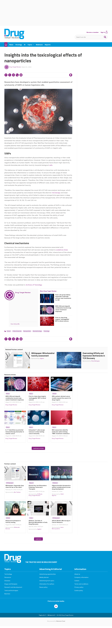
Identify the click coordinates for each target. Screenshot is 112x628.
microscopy (56, 193)
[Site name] (14, 38)
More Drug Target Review (48, 291)
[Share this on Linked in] (13, 75)
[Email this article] (21, 75)
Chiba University (17, 331)
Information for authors (46, 584)
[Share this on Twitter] (9, 75)
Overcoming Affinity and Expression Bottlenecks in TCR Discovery (94, 356)
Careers (76, 580)
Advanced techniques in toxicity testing (13, 521)
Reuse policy (43, 587)
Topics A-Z (42, 615)
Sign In (103, 32)
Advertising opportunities (47, 574)
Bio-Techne (17, 492)
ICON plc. (40, 494)
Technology (8, 574)
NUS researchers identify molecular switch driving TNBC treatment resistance (61, 432)
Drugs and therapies (10, 584)
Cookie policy (78, 590)
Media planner (44, 577)
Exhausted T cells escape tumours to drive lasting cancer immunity (37, 432)
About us (77, 574)
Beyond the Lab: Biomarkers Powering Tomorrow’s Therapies (38, 487)
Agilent (42, 358)
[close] (72, 71)
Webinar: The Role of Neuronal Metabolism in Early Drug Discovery (38, 522)
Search (105, 36)
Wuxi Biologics (95, 361)
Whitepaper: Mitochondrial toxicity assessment (43, 354)
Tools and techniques (11, 590)
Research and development (13, 587)
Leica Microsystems (57, 528)
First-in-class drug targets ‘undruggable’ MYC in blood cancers (62, 319)
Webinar (55, 483)
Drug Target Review (15, 67)
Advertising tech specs (46, 580)
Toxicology (46, 331)
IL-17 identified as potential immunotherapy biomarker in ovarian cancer (15, 432)
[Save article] (70, 75)
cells (50, 165)
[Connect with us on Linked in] (56, 606)
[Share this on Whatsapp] (17, 75)
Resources (7, 577)
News (7, 393)
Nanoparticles (27, 331)
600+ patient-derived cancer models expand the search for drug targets (61, 398)
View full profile (15, 324)
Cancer (9, 331)
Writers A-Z (51, 615)
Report (31, 483)
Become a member (93, 32)
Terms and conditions (81, 584)
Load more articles (38, 448)
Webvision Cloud (60, 621)
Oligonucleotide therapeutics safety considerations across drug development (61, 487)
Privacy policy (78, 587)
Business (7, 594)
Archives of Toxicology (34, 285)
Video (31, 518)
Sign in (48, 71)
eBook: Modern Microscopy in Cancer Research (61, 521)
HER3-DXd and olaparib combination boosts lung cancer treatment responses (63, 308)
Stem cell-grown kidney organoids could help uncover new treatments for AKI (63, 297)
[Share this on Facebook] (6, 75)
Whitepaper (9, 483)
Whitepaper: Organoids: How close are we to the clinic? (15, 486)
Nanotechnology (37, 331)
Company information (81, 577)
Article (54, 393)
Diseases (7, 580)
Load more (38, 539)
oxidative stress (62, 250)
